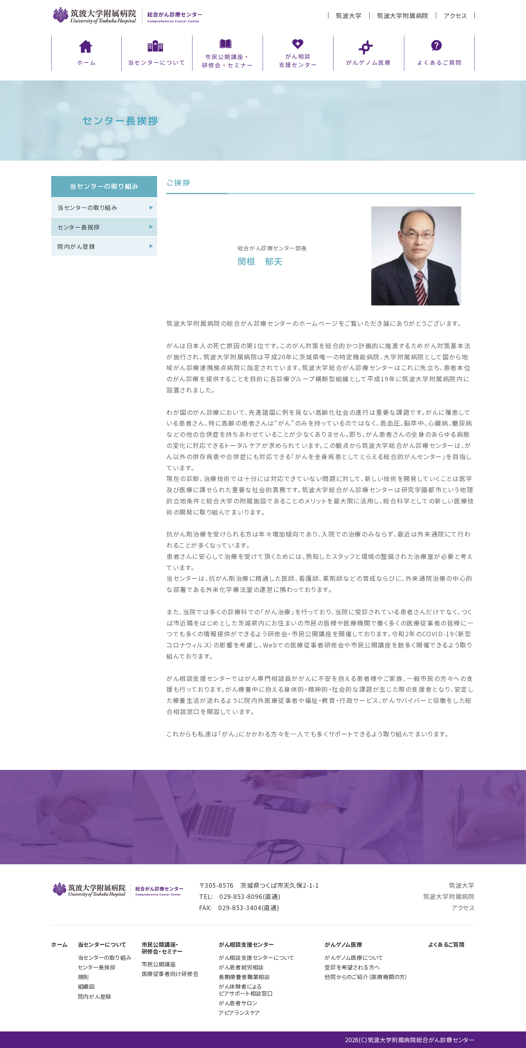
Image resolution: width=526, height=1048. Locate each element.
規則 (83, 976)
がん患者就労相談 (241, 967)
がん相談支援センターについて (257, 957)
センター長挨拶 (78, 227)
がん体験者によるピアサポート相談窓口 (246, 989)
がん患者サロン (238, 1002)
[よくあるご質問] (439, 51)
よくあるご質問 (446, 944)
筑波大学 (349, 15)
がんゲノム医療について (354, 957)
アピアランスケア (239, 1012)
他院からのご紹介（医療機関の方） (366, 976)
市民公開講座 (159, 964)
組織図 (86, 986)
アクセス (455, 15)
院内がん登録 (76, 246)
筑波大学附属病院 (403, 15)
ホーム (59, 944)
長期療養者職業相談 (244, 976)
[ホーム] (86, 51)
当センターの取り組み (87, 207)
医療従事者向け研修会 (170, 973)
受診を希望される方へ (352, 967)
